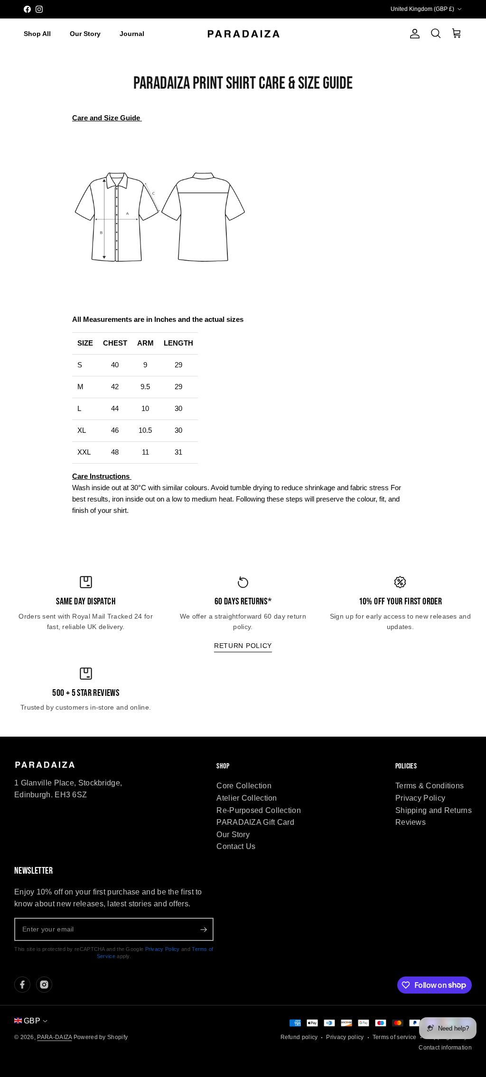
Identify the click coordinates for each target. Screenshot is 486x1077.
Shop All (37, 33)
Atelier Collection (246, 798)
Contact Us (235, 846)
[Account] (413, 33)
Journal (132, 33)
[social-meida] (22, 985)
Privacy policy (345, 1037)
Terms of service (395, 1037)
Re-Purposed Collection (258, 810)
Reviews (410, 822)
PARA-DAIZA (54, 1037)
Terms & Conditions (429, 786)
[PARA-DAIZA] (243, 34)
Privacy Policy (420, 798)
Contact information (445, 1047)
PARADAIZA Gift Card (255, 822)
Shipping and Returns (433, 810)
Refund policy (299, 1037)
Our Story (85, 33)
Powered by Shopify (101, 1037)
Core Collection (243, 786)
